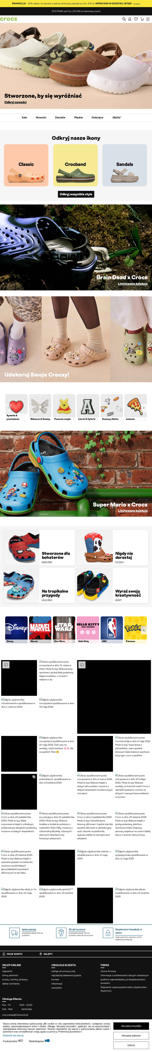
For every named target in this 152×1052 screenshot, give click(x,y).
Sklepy (48, 954)
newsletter (56, 987)
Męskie (78, 117)
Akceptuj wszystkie (131, 1026)
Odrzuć (131, 1045)
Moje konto (14, 954)
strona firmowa (108, 971)
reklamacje (56, 983)
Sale (24, 117)
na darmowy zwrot (86, 11)
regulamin (7, 971)
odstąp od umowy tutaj (63, 971)
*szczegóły (136, 4)
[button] (19, 678)
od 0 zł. (61, 11)
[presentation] (8, 408)
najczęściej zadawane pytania (66, 975)
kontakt (55, 979)
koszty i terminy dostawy (15, 979)
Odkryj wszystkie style (76, 194)
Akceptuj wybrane (131, 1035)
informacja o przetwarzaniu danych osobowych (125, 975)
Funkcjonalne (10, 1041)
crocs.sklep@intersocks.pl (15, 1014)
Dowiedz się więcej (13, 1035)
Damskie (60, 117)
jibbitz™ (116, 117)
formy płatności (10, 975)
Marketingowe (37, 1041)
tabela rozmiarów (11, 983)
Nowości (41, 117)
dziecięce (97, 117)
